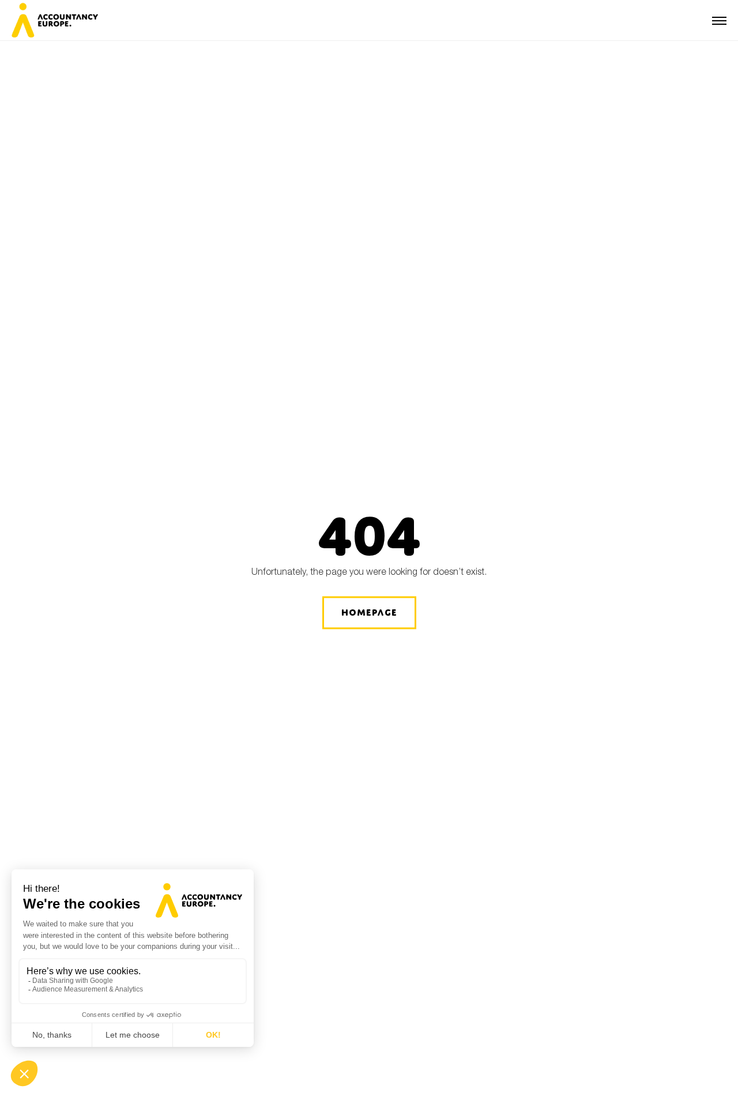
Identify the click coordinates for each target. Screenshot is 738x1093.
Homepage (369, 612)
